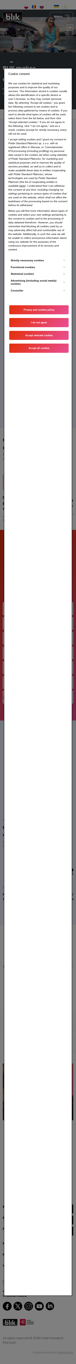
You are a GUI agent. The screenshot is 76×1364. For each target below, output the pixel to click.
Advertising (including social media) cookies (33, 282)
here (22, 185)
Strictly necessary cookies (27, 260)
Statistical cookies (22, 273)
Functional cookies (23, 267)
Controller (17, 290)
